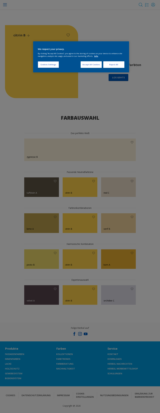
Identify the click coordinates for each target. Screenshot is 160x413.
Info (96, 56)
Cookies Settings (48, 64)
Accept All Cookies (91, 64)
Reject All (113, 64)
